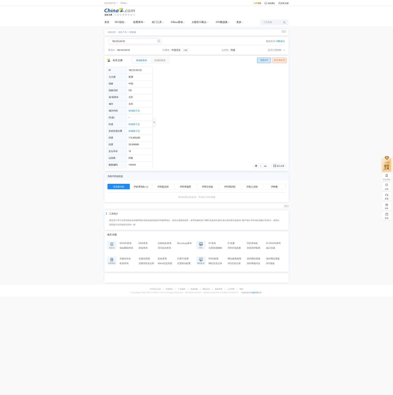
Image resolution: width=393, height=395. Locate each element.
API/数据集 (222, 22)
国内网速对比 (253, 263)
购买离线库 (279, 60)
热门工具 (157, 22)
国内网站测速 (253, 258)
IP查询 (132, 32)
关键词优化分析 (146, 263)
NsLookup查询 (184, 243)
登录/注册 (285, 3)
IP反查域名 (252, 243)
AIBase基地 (177, 22)
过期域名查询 (164, 243)
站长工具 (123, 32)
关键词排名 (125, 258)
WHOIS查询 (125, 243)
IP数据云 (280, 41)
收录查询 (124, 263)
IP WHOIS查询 (273, 243)
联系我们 (169, 289)
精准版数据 (160, 60)
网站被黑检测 (234, 258)
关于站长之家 (155, 289)
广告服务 (181, 289)
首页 (106, 22)
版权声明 (218, 289)
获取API (264, 60)
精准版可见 (134, 110)
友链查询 (143, 247)
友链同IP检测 (253, 247)
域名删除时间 (126, 247)
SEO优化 (119, 22)
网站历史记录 (215, 263)
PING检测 (213, 258)
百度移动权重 (184, 263)
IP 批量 (231, 243)
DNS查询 (143, 243)
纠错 (185, 50)
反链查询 (162, 258)
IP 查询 (212, 243)
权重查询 (138, 22)
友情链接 (194, 289)
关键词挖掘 (144, 258)
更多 (238, 22)
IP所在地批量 (234, 247)
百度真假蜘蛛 (215, 247)
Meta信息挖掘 (165, 263)
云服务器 (254, 292)
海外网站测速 (273, 258)
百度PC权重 (183, 258)
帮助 (241, 289)
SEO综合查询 (164, 247)
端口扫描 (270, 247)
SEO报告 (270, 263)
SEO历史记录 (234, 263)
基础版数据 (141, 60)
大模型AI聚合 (199, 22)
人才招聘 (231, 289)
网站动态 (206, 289)
